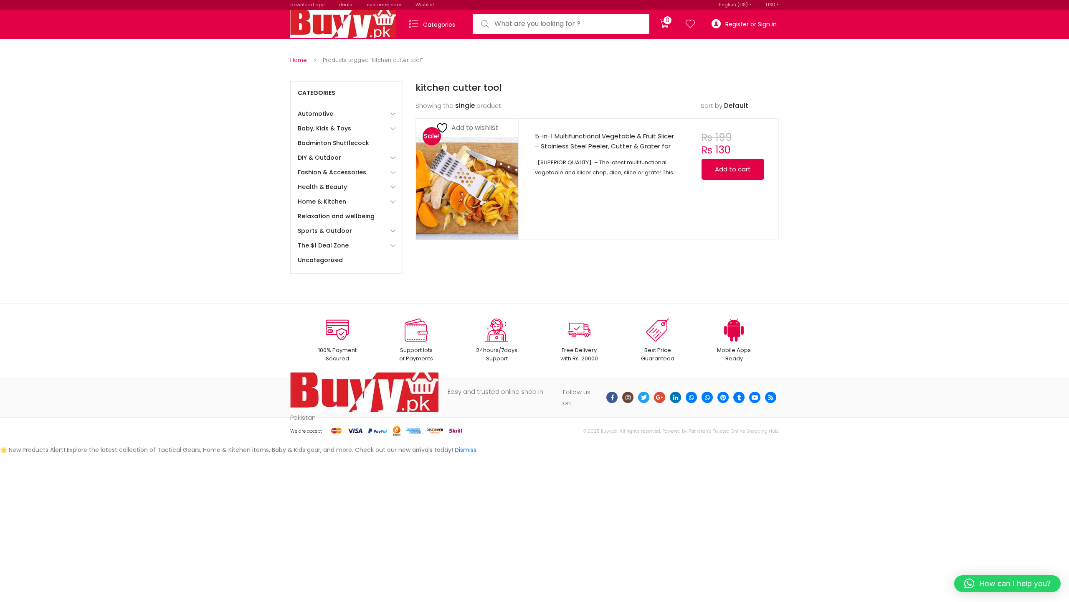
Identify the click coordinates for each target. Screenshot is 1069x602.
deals (345, 4)
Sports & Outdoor (325, 231)
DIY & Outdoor (319, 157)
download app (307, 4)
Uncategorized (320, 260)
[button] (1007, 583)
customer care (384, 4)
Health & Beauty (322, 187)
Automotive (315, 114)
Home (298, 60)
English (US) (733, 4)
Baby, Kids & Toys (324, 128)
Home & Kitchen (322, 201)
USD (770, 4)
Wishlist (424, 4)
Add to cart (733, 169)
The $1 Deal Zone (323, 245)
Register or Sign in (751, 24)
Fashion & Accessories (332, 172)
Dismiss (465, 450)
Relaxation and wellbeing (336, 216)
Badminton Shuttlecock (333, 143)
